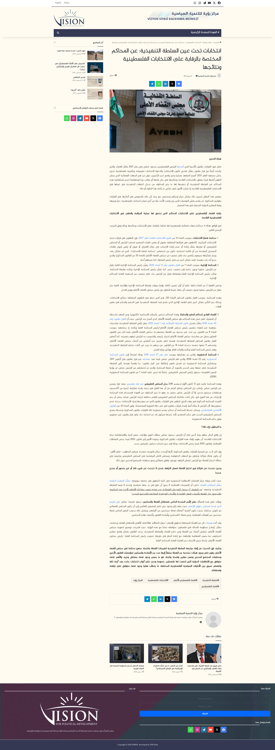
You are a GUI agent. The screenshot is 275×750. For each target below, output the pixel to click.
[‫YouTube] (87, 118)
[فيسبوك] (179, 84)
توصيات (209, 523)
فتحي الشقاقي (79, 77)
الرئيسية (216, 42)
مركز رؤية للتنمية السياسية (207, 76)
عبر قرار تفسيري (135, 384)
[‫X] (172, 84)
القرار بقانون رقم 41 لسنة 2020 (164, 265)
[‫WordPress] (80, 118)
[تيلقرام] (152, 84)
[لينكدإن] (165, 84)
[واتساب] (159, 84)
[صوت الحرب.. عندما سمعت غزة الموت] (95, 54)
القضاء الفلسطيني (210, 587)
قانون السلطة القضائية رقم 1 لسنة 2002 (168, 323)
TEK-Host (154, 744)
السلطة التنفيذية (210, 580)
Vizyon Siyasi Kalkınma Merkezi (205, 32)
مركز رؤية (137, 580)
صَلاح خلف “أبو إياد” (77, 90)
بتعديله (146, 359)
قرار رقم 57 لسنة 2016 (156, 355)
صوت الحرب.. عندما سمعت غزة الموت (71, 50)
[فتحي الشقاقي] (95, 81)
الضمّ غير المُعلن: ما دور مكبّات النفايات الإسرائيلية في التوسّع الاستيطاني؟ (168, 667)
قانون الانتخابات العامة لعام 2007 (155, 238)
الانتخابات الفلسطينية (193, 42)
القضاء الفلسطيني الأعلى (185, 580)
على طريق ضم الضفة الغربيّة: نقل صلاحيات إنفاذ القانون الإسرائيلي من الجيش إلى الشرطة (204, 668)
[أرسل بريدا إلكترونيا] (197, 76)
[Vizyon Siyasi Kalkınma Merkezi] (69, 18)
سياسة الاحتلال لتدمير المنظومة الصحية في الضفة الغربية (127, 667)
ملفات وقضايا (207, 42)
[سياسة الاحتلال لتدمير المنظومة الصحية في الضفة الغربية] (127, 653)
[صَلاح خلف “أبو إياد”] (95, 94)
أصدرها (180, 167)
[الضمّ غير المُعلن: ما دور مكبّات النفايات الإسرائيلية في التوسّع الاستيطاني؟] (165, 653)
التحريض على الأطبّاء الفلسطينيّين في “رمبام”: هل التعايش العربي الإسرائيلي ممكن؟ (70, 66)
